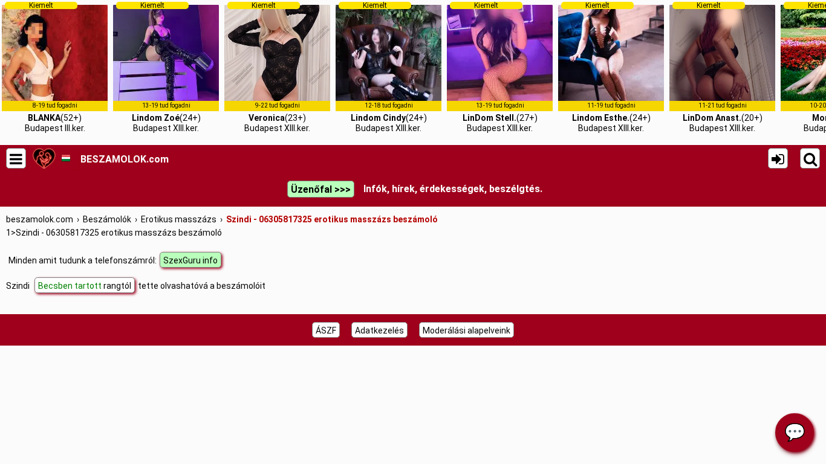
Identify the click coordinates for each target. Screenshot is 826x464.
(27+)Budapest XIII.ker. (500, 67)
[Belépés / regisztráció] (778, 158)
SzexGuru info (190, 260)
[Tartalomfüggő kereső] (810, 158)
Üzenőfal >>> (321, 189)
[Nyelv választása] (66, 158)
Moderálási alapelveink (466, 330)
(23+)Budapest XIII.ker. (277, 67)
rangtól (84, 286)
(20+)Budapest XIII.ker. (723, 67)
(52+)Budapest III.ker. (55, 67)
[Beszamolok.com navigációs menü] (16, 158)
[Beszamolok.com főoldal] (44, 158)
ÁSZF (326, 330)
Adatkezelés (379, 330)
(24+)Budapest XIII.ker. (166, 67)
